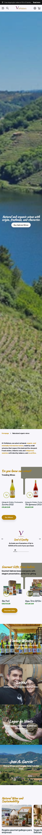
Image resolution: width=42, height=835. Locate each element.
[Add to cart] (6, 495)
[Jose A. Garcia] (21, 765)
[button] (2, 539)
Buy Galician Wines (21, 225)
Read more (36, 2)
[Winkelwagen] (39, 8)
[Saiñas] (21, 684)
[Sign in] (35, 8)
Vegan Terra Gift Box (33, 601)
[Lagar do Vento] (21, 724)
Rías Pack (5, 601)
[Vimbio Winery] (21, 644)
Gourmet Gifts (9, 610)
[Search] (7, 8)
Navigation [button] (3, 8)
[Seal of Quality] (21, 535)
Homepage (5, 433)
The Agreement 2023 (33, 504)
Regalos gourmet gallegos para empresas (17, 831)
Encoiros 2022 (7, 504)
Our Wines (9, 517)
